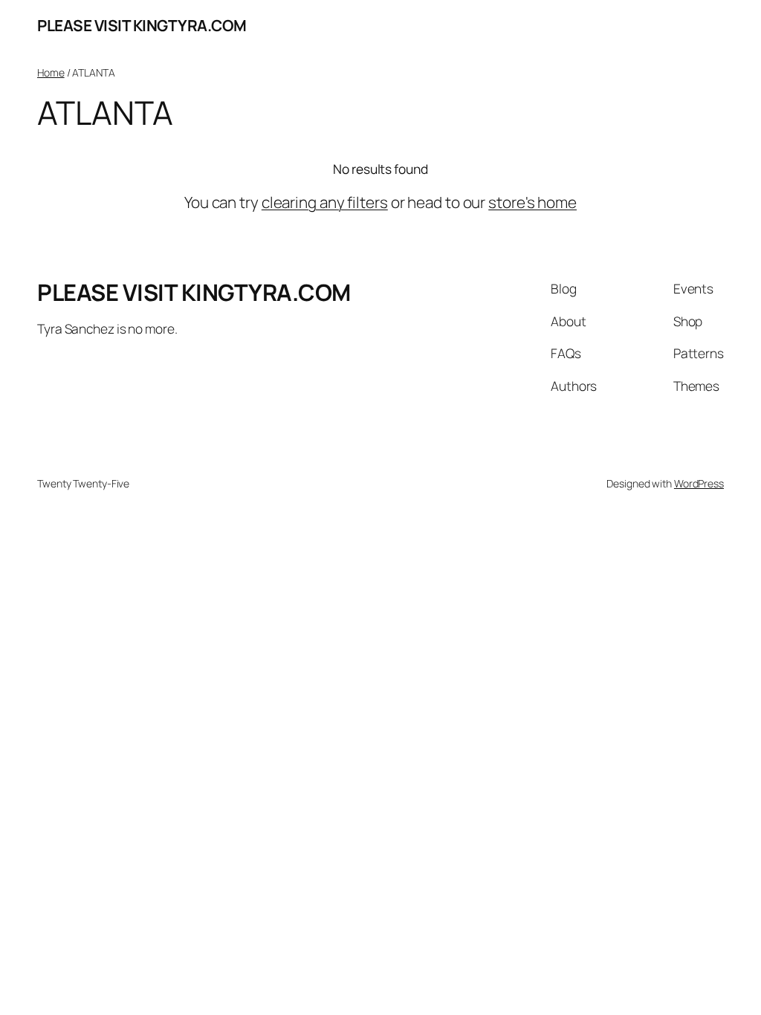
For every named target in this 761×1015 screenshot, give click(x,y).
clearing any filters (325, 202)
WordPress (699, 483)
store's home (532, 202)
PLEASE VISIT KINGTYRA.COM (142, 25)
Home (51, 72)
